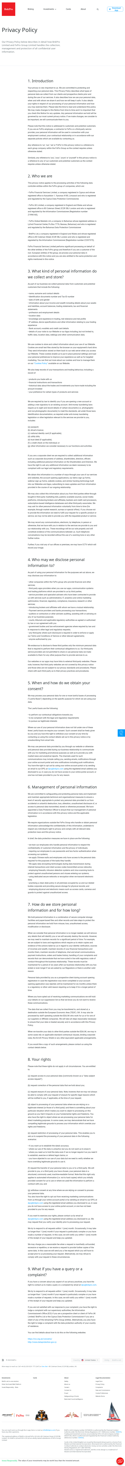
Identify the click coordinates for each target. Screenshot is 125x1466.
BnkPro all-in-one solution (10, 1381)
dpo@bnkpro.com (55, 769)
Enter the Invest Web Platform (11, 1384)
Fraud (66, 1393)
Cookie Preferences (102, 1393)
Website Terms (100, 1396)
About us (67, 1384)
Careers (66, 1387)
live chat (44, 1366)
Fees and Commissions (103, 1390)
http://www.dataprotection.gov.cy (42, 1342)
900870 (118, 1432)
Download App (116, 9)
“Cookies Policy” (41, 363)
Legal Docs (99, 1381)
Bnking (31, 9)
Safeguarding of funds (71, 1396)
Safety (66, 1381)
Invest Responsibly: (10, 1461)
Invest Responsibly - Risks (10, 1387)
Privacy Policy (100, 1384)
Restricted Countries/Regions (73, 1399)
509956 (80, 1438)
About (83, 9)
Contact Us (67, 1390)
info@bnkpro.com (49, 1430)
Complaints (99, 1387)
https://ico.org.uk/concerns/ (40, 1339)
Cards (68, 9)
